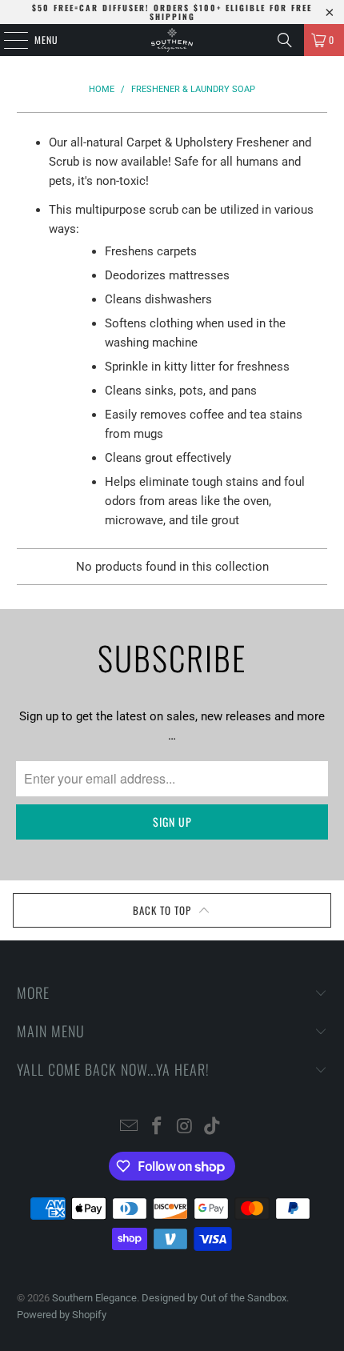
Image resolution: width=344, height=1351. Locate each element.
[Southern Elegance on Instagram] (186, 1127)
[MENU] (7, 40)
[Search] (285, 40)
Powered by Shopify (61, 1315)
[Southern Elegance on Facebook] (158, 1127)
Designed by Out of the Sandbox (214, 1298)
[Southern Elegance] (172, 40)
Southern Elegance (94, 1298)
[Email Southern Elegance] (130, 1127)
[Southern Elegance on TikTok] (213, 1127)
